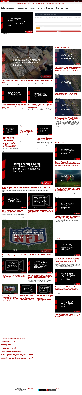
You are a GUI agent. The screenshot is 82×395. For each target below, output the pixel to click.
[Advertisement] (27, 118)
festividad (58, 239)
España (42, 3)
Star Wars (28, 3)
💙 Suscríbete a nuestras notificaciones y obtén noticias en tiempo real (46, 14)
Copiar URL (38, 27)
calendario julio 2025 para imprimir (21, 3)
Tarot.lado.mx (57, 388)
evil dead (59, 3)
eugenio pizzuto (38, 3)
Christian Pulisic (64, 3)
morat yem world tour (48, 3)
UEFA (34, 3)
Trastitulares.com (39, 392)
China (31, 3)
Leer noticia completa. (58, 31)
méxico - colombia (54, 3)
